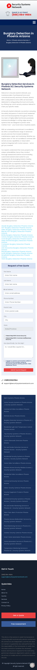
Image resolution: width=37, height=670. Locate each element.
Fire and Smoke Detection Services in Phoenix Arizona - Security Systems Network (16, 449)
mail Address (8, 289)
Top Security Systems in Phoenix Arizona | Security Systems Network (18, 435)
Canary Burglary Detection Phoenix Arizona (17, 237)
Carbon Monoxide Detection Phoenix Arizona (16, 441)
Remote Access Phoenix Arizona (14, 416)
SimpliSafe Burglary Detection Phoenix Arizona (15, 256)
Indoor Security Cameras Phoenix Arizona (17, 488)
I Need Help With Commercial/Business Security (18, 338)
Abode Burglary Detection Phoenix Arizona (17, 226)
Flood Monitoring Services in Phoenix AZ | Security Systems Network (17, 527)
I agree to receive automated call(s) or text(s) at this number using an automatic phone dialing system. (18, 363)
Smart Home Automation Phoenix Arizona (17, 537)
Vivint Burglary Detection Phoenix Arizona (16, 259)
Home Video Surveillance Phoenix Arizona (17, 463)
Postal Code (8, 307)
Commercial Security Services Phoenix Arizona (16, 482)
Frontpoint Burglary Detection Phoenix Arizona (15, 245)
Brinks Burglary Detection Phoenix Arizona (17, 235)
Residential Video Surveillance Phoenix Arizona (16, 475)
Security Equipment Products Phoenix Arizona (16, 493)
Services (4, 599)
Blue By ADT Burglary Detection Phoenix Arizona (16, 232)
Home (9, 40)
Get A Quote (18, 615)
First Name (7, 272)
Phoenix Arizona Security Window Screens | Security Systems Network (18, 468)
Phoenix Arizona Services (20, 40)
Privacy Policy (5, 606)
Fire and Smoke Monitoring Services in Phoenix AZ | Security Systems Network (17, 507)
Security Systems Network (19, 663)
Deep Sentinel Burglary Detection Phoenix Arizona (17, 241)
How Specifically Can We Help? (14, 343)
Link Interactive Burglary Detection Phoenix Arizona (17, 249)
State (5, 325)
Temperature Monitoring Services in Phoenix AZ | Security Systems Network (17, 549)
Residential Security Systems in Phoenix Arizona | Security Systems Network (17, 457)
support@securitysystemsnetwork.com (19, 383)
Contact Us (5, 602)
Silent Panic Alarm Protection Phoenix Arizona (16, 513)
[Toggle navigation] (34, 22)
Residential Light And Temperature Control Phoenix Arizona (18, 428)
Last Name (7, 281)
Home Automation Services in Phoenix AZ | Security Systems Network (18, 542)
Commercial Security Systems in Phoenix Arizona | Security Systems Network (17, 500)
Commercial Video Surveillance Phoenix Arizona (16, 410)
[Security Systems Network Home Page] (18, 6)
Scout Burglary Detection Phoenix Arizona (16, 253)
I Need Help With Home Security (16, 335)
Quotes (3, 596)
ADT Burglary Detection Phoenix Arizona (16, 228)
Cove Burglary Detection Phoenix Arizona (16, 239)
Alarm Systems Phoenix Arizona (14, 398)
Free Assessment (18, 624)
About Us (4, 593)
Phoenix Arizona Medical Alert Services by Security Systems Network (17, 520)
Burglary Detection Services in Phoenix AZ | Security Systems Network (18, 421)
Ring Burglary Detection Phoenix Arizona (16, 251)
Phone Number (9, 298)
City (5, 316)
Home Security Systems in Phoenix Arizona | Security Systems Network (18, 403)
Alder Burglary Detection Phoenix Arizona (16, 230)
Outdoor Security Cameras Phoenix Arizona (18, 533)
